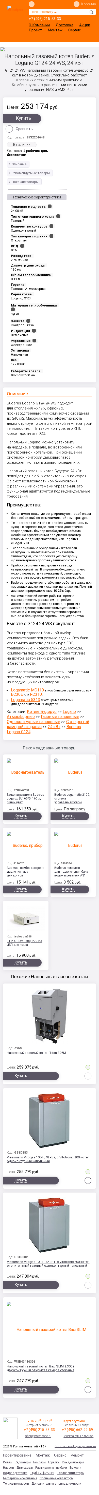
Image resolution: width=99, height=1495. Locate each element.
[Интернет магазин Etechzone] (15, 17)
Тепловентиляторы (70, 1473)
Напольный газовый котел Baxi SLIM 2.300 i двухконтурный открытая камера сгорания (40, 1368)
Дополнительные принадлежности (56, 1483)
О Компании (39, 25)
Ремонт (77, 1455)
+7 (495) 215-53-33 (45, 18)
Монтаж (55, 30)
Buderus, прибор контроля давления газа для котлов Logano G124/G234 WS (25, 872)
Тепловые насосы (16, 1483)
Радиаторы (23, 1462)
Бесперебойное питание (20, 1478)
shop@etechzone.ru (38, 1436)
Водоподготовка (15, 1473)
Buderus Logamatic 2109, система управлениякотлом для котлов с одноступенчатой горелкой (72, 799)
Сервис (74, 30)
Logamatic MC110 (27, 690)
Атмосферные (21, 716)
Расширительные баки (51, 1467)
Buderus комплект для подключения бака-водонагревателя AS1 (71, 871)
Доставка (64, 25)
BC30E (17, 694)
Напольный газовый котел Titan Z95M (36, 1053)
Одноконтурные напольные (33, 721)
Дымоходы (24, 1467)
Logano (69, 711)
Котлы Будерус (42, 711)
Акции (84, 25)
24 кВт (54, 726)
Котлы (7, 1462)
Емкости (75, 1467)
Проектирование (17, 1455)
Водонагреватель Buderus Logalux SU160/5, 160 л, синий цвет (25, 798)
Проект (35, 30)
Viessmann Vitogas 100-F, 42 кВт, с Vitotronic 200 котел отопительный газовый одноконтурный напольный (48, 1263)
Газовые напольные (60, 716)
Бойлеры (39, 1462)
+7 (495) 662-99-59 (77, 1430)
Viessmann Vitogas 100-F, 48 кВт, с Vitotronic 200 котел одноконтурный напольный (48, 1159)
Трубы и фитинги (42, 1473)
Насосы (8, 1467)
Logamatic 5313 (25, 699)
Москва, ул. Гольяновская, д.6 (79, 1436)
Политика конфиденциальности (75, 1446)
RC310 (36, 694)
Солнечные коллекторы (56, 1478)
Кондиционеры (73, 1462)
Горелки (53, 1462)
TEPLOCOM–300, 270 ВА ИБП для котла (24, 943)
